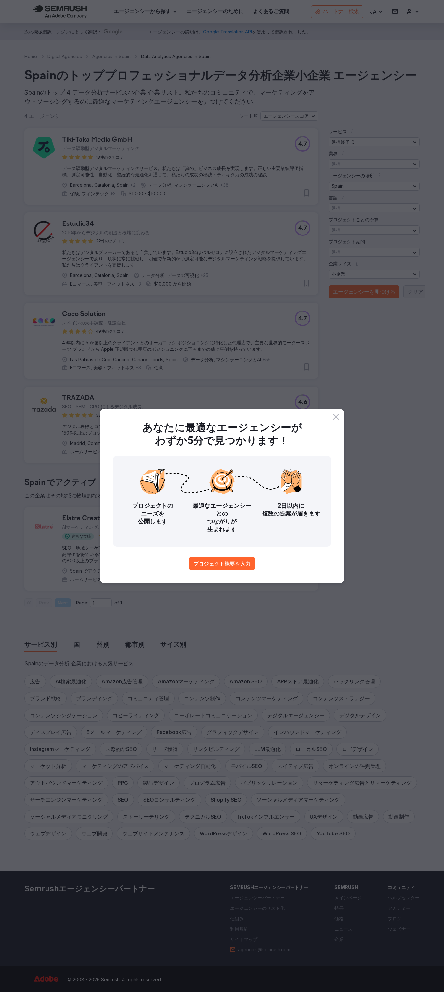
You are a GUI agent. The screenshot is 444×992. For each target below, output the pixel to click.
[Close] (336, 417)
